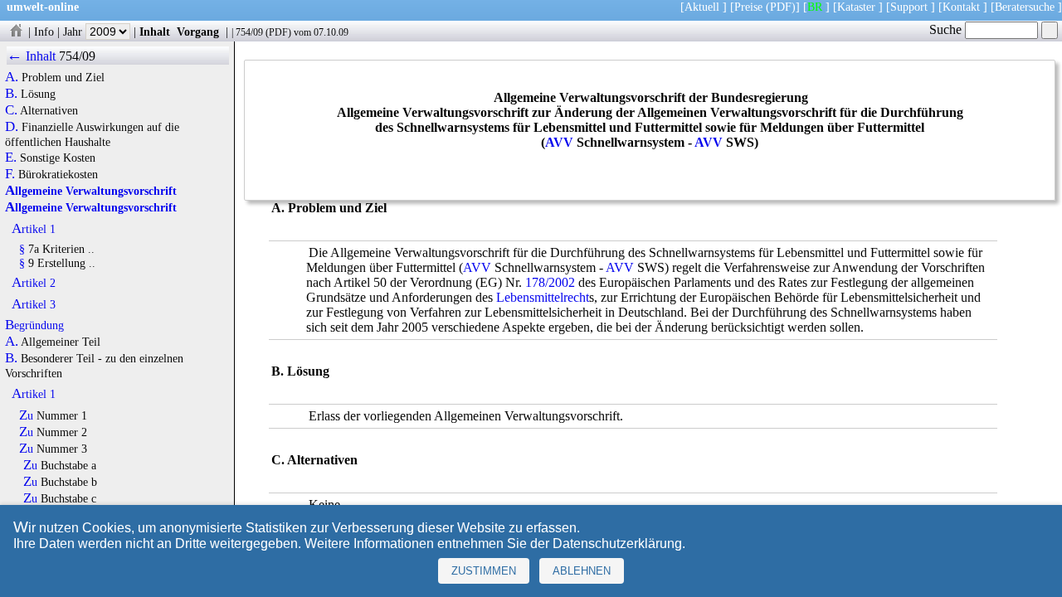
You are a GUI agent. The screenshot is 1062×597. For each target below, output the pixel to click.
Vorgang (197, 31)
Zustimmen (483, 571)
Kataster (856, 6)
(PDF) (781, 6)
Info (44, 31)
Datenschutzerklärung (617, 543)
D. (11, 126)
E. (11, 157)
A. (11, 77)
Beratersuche (1025, 6)
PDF (278, 32)
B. (11, 93)
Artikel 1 (34, 228)
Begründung (34, 325)
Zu (26, 415)
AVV (559, 142)
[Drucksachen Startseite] (16, 31)
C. (11, 110)
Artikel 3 (34, 304)
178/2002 (550, 282)
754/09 (249, 32)
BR (814, 6)
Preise (748, 6)
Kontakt (961, 6)
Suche (947, 29)
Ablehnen (582, 571)
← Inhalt (31, 56)
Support (909, 6)
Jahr (74, 31)
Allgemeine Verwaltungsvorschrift (91, 190)
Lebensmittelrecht (542, 297)
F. (10, 174)
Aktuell (701, 6)
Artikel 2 (34, 282)
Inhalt (154, 31)
